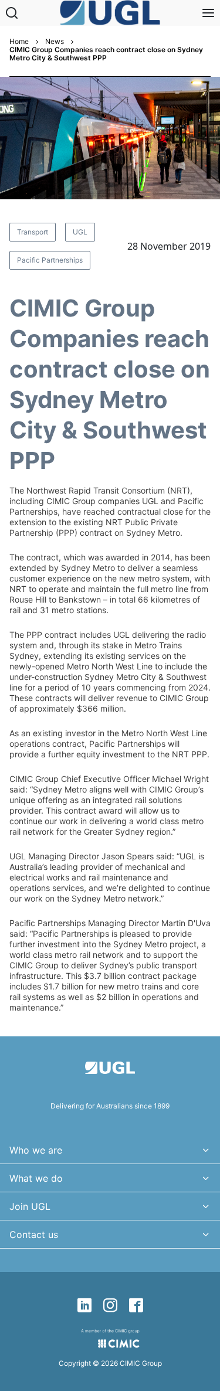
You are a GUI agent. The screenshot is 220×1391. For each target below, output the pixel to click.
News (54, 42)
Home (19, 42)
